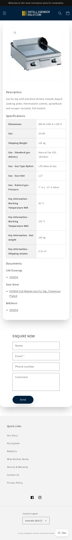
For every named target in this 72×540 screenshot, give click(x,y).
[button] (4, 13)
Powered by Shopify (47, 533)
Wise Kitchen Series (18, 459)
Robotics (12, 451)
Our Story (12, 435)
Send (23, 399)
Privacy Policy (15, 482)
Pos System (13, 443)
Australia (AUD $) (33, 520)
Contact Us (13, 474)
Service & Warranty (17, 466)
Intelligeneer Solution (31, 533)
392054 (13, 277)
